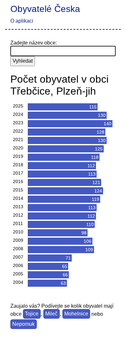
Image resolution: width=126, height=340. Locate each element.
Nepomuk (23, 324)
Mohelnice (76, 314)
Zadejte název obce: (33, 43)
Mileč (51, 314)
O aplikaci (21, 21)
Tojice (31, 314)
